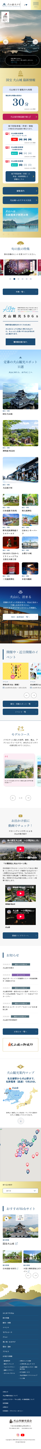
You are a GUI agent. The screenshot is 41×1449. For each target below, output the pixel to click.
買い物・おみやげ (9, 1342)
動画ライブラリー (9, 1370)
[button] (6, 42)
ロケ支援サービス (25, 1372)
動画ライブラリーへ (20, 935)
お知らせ (5, 1392)
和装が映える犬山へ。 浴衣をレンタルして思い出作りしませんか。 (22, 60)
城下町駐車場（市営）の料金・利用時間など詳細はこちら (20, 176)
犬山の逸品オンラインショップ (28, 1375)
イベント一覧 (20, 712)
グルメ (5, 1337)
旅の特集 (6, 1318)
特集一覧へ (20, 291)
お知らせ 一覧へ (20, 1031)
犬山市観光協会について (10, 1395)
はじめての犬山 (8, 1313)
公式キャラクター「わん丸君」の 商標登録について (19, 1399)
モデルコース (7, 1332)
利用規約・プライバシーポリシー (13, 1411)
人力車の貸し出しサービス (27, 1364)
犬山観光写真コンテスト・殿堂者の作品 (28, 1368)
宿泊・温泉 (7, 1346)
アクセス (6, 1351)
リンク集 (22, 1378)
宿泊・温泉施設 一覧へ (20, 617)
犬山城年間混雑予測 (19, 116)
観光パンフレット (9, 1364)
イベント (6, 1327)
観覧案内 (20, 190)
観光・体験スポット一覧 (20, 704)
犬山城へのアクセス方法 (20, 200)
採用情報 (5, 1403)
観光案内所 (7, 1361)
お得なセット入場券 (25, 1361)
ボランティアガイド (9, 1373)
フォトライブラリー (9, 1367)
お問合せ (5, 1407)
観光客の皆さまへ (20, 342)
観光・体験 (7, 1323)
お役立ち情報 (7, 1356)
